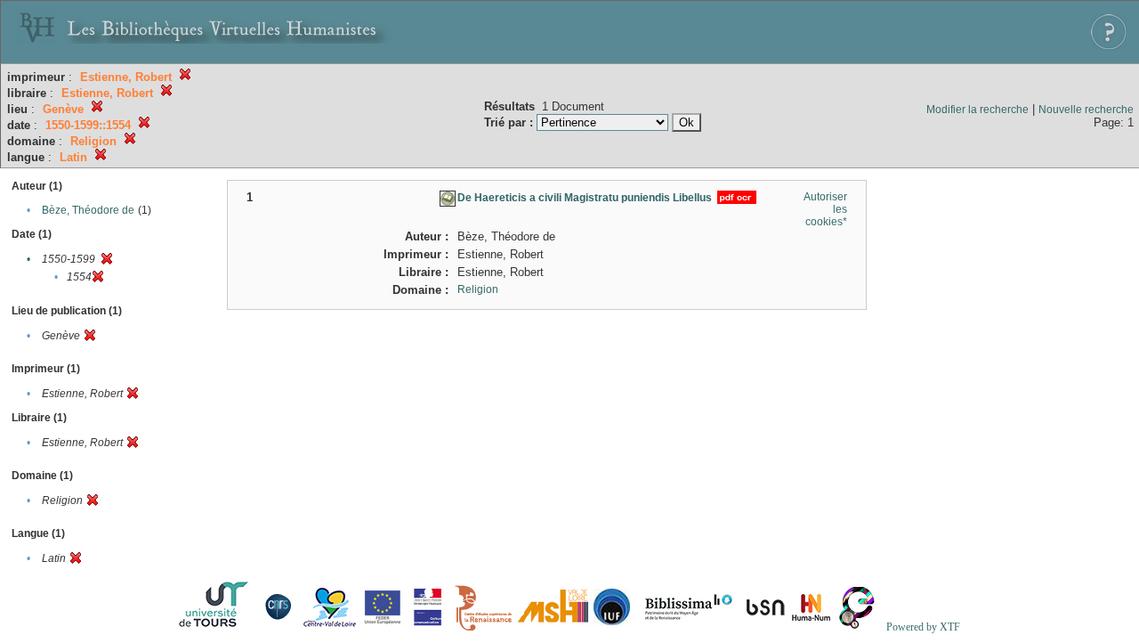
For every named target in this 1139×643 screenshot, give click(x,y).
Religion (477, 289)
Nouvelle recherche (1086, 109)
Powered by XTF (923, 627)
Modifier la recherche (977, 109)
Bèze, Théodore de (88, 210)
